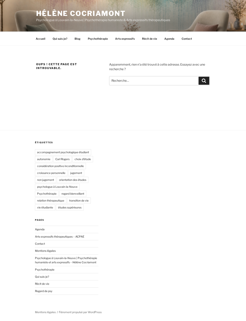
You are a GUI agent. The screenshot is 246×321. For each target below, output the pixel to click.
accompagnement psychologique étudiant (63, 152)
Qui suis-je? (60, 38)
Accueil (40, 38)
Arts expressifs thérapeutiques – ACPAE (59, 236)
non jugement (45, 179)
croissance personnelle (51, 172)
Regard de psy (43, 291)
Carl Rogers (62, 159)
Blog (78, 38)
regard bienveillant (73, 193)
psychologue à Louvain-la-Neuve (57, 186)
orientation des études (72, 179)
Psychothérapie (98, 38)
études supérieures (69, 207)
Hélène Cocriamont (81, 13)
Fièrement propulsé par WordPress (80, 312)
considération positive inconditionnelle (60, 166)
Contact (187, 38)
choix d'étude (83, 159)
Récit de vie (149, 38)
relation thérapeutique (50, 200)
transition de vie (79, 200)
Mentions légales (45, 250)
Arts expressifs (125, 38)
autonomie (43, 159)
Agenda (169, 38)
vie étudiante (45, 207)
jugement (76, 172)
